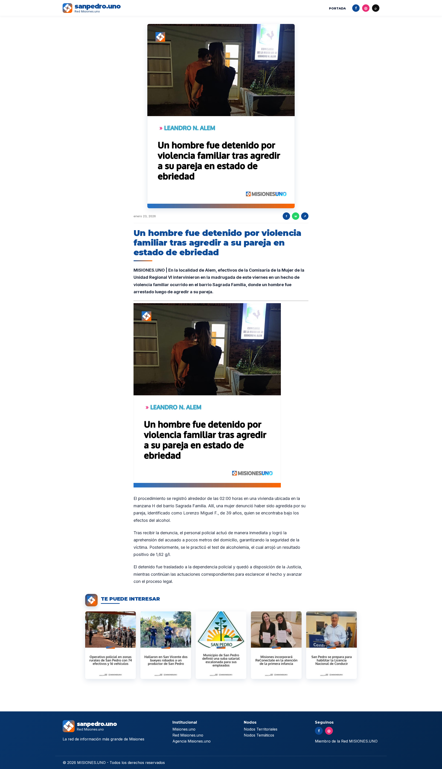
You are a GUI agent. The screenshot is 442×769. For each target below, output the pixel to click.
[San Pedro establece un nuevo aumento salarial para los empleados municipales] (221, 645)
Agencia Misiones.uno (191, 741)
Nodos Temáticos (259, 735)
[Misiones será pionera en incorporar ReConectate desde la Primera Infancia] (276, 645)
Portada (337, 8)
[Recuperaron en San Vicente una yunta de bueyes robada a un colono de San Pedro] (165, 645)
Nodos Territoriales (260, 729)
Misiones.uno (183, 729)
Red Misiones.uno (187, 735)
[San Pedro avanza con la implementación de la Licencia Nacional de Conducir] (331, 645)
